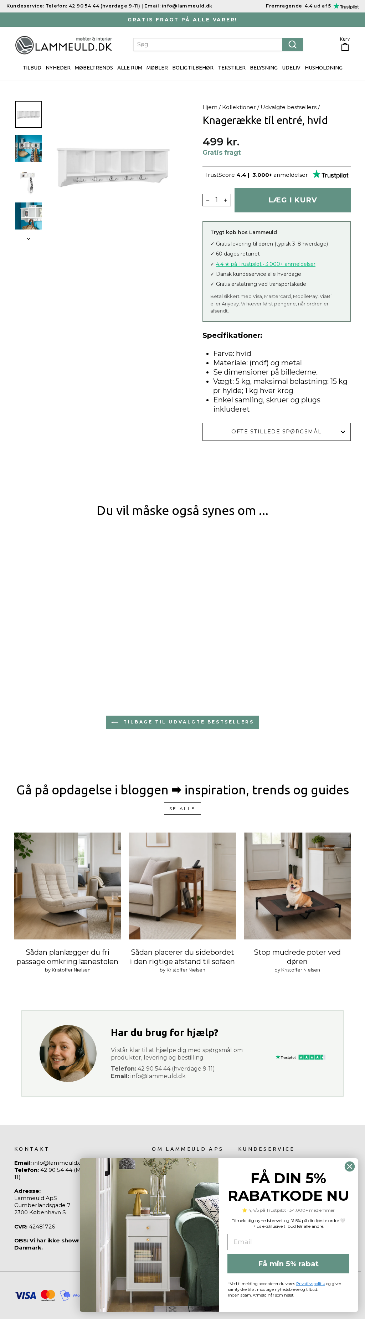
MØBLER (157, 68)
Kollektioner (239, 107)
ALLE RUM (129, 68)
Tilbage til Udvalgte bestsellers (187, 722)
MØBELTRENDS (94, 68)
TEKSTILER (232, 68)
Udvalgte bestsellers (289, 107)
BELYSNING (264, 68)
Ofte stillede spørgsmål (276, 431)
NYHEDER (58, 68)
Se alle (182, 808)
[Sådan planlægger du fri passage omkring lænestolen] (67, 886)
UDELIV (291, 68)
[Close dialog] (349, 1166)
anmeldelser (290, 174)
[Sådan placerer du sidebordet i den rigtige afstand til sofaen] (182, 886)
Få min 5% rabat (288, 1263)
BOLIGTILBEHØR (193, 68)
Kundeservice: (25, 6)
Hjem (209, 107)
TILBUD (31, 68)
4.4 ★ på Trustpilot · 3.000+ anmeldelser (265, 264)
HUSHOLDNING (324, 68)
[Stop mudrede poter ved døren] (297, 886)
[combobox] (218, 44)
